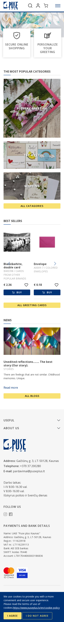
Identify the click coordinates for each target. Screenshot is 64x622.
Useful (9, 420)
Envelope (40, 264)
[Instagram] (5, 515)
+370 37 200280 (30, 466)
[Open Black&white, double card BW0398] (17, 242)
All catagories (32, 206)
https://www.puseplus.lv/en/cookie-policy (36, 607)
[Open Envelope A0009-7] (47, 242)
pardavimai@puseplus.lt (29, 471)
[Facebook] (10, 515)
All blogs (32, 396)
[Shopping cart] (46, 6)
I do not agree (37, 615)
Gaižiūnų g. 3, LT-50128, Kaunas (37, 461)
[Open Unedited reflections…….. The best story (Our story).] (32, 341)
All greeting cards (32, 305)
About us (11, 428)
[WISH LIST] (26, 285)
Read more (11, 388)
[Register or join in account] (38, 6)
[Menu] (57, 5)
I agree (12, 615)
